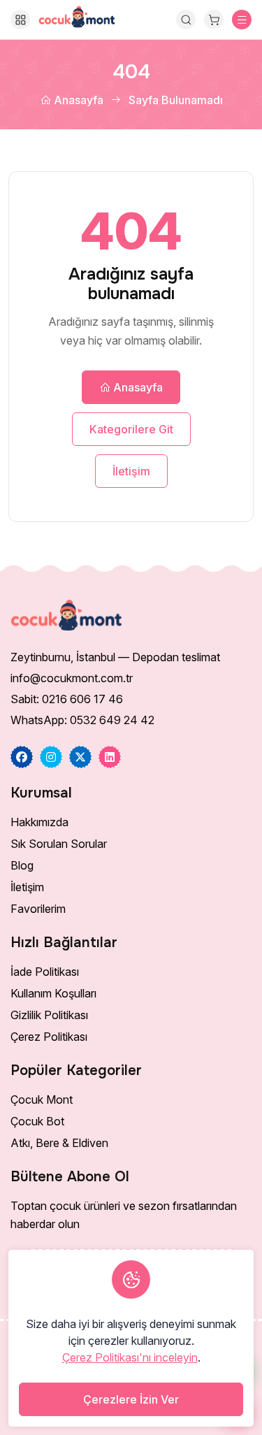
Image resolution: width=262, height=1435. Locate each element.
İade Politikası (44, 972)
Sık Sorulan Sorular (58, 844)
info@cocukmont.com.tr (71, 678)
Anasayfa (77, 100)
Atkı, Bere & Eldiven (59, 1143)
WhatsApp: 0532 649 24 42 (82, 720)
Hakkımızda (39, 822)
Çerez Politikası (48, 1037)
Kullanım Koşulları (53, 993)
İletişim (131, 471)
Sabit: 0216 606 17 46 (66, 699)
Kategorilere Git (131, 429)
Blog (22, 865)
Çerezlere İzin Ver (131, 1399)
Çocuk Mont (41, 1099)
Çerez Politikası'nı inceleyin (130, 1357)
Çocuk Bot (37, 1121)
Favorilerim (38, 909)
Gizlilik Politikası (49, 1015)
